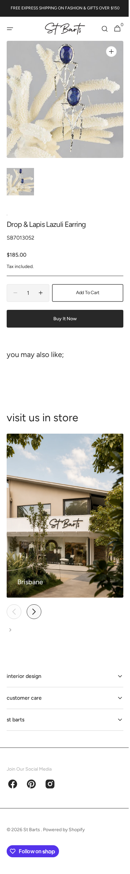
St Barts (32, 830)
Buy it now (62, 319)
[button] (10, 28)
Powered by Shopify (64, 830)
